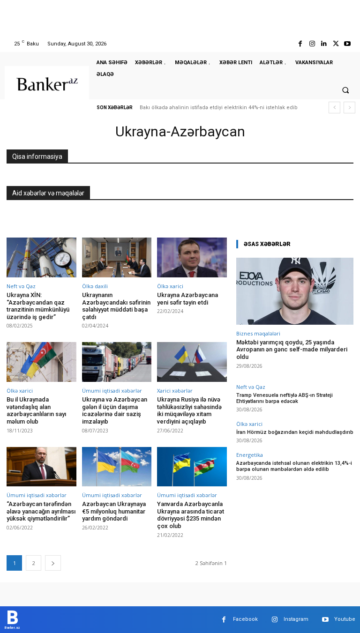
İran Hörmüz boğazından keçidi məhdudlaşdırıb (294, 432)
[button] (345, 90)
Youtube (344, 619)
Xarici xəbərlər (175, 390)
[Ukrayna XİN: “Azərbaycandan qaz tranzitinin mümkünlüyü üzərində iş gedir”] (41, 257)
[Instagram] (312, 44)
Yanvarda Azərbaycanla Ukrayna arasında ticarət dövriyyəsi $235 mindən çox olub (190, 514)
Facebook (245, 619)
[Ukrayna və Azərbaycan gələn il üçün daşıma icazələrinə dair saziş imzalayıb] (117, 362)
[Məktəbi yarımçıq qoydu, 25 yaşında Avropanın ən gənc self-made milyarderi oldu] (294, 291)
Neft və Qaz (21, 286)
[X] (336, 44)
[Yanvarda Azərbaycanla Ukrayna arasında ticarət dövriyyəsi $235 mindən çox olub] (192, 467)
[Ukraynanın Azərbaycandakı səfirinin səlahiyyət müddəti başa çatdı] (117, 257)
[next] (349, 107)
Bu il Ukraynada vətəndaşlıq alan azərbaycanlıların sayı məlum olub (36, 410)
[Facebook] (300, 44)
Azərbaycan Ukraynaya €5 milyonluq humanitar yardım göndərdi (114, 511)
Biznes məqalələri (258, 333)
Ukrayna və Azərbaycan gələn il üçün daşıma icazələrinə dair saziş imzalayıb (114, 410)
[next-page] (53, 563)
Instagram (296, 619)
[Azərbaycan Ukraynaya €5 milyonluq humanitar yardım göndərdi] (117, 467)
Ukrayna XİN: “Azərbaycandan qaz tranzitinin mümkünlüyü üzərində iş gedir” (38, 305)
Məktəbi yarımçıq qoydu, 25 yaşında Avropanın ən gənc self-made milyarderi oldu (291, 349)
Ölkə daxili (95, 286)
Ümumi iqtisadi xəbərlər (112, 390)
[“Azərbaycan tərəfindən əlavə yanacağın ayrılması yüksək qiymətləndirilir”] (41, 467)
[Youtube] (347, 44)
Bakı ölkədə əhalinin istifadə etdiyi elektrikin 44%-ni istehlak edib (219, 107)
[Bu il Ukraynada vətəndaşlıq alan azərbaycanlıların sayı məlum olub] (41, 362)
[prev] (334, 107)
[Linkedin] (324, 44)
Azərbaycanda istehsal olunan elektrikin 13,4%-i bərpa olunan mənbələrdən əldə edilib (294, 466)
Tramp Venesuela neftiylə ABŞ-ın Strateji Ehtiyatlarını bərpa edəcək (284, 398)
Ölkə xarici (170, 286)
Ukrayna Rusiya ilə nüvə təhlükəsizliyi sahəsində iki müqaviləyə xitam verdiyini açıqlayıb (189, 410)
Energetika (249, 454)
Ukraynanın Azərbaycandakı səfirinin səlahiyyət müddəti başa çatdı (116, 305)
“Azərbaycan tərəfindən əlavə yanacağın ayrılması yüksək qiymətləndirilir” (41, 511)
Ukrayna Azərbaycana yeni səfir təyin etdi (187, 298)
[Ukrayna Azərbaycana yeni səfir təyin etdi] (192, 257)
